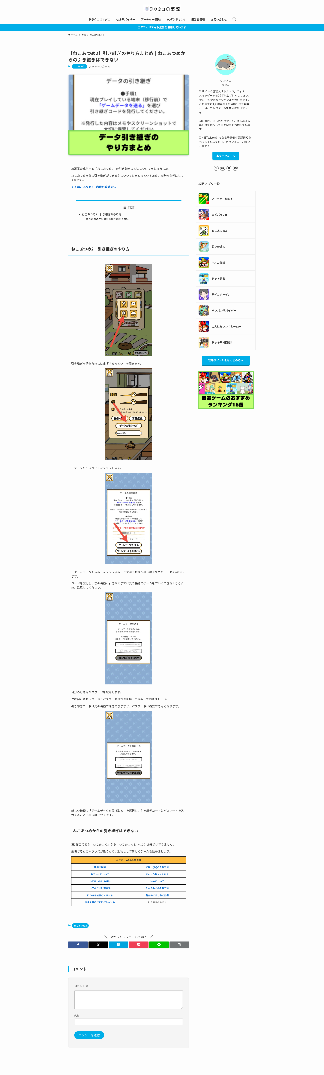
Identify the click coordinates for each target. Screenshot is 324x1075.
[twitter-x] (216, 168)
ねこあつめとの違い (99, 881)
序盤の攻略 (100, 867)
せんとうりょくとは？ (157, 874)
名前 (77, 1016)
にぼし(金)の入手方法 (157, 867)
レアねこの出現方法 (99, 888)
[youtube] (228, 168)
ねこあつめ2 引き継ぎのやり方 (101, 214)
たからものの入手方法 (157, 888)
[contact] (235, 168)
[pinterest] (222, 168)
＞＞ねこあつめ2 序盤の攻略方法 (93, 187)
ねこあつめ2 (79, 66)
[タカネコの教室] (162, 8)
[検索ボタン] (234, 19)
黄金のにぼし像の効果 (157, 895)
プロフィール (227, 156)
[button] (78, 944)
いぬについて (157, 881)
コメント (81, 986)
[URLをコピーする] (179, 944)
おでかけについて (100, 874)
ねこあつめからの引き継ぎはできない (107, 219)
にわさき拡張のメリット (100, 895)
